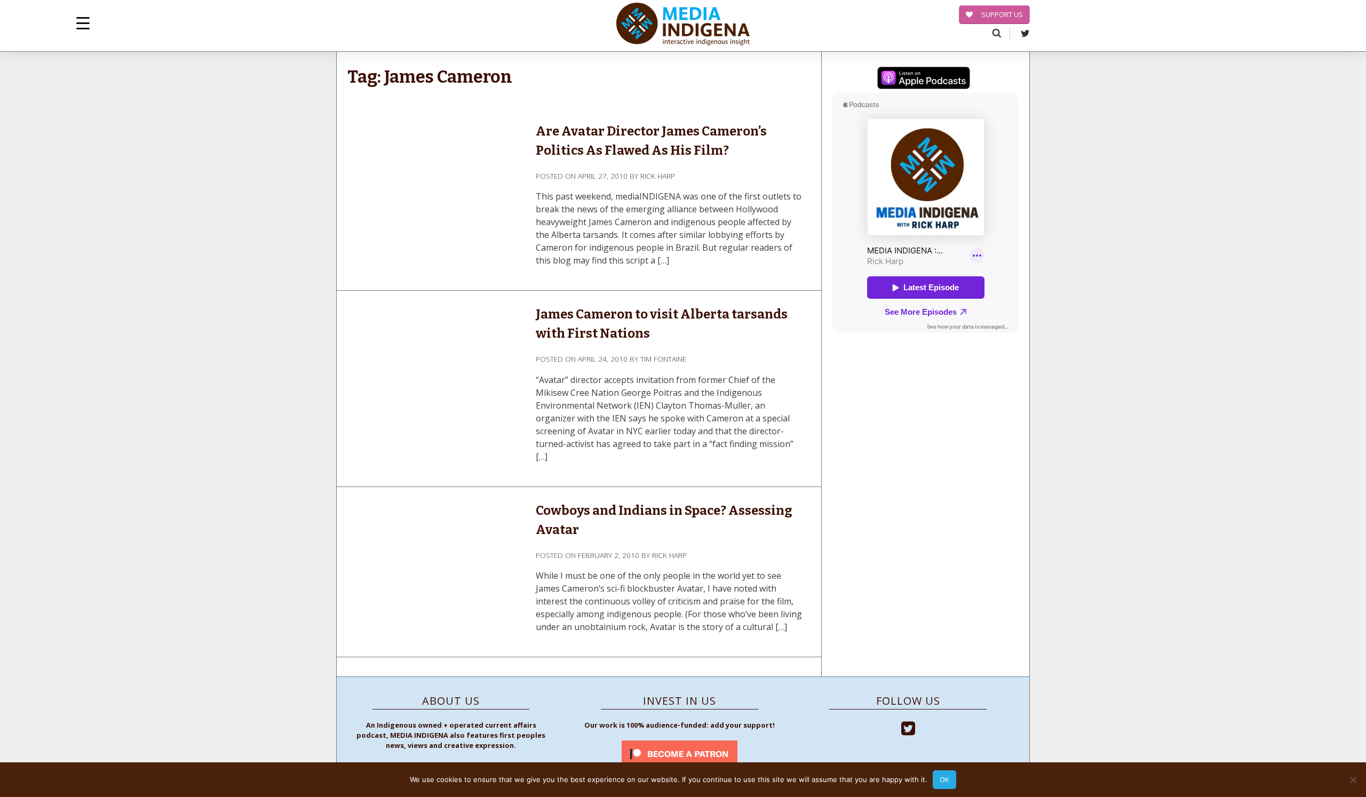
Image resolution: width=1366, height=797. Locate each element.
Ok (944, 779)
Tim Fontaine (663, 359)
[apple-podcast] (923, 79)
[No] (1352, 780)
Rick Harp (657, 176)
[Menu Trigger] (83, 22)
